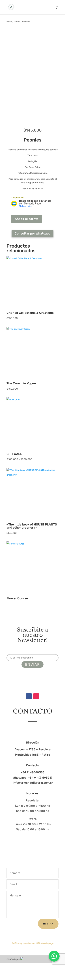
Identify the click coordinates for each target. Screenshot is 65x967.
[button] (54, 956)
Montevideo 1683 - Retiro (32, 754)
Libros (17, 21)
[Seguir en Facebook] (29, 696)
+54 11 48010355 (32, 772)
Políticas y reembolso (23, 943)
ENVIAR (48, 923)
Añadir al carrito (26, 219)
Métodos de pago (44, 943)
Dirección (32, 742)
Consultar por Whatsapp (32, 233)
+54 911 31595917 (32, 777)
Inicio (9, 21)
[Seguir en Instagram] (36, 696)
